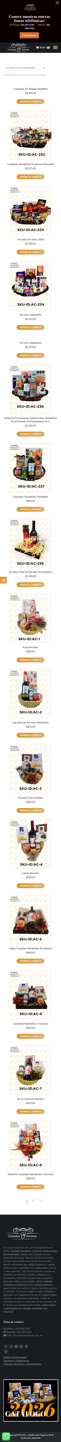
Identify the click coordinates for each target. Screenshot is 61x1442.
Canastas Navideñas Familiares (30, 496)
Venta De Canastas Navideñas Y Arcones (30, 1174)
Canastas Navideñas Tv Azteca (30, 1023)
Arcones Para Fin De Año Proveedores (30, 572)
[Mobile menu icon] (55, 47)
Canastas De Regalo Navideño (30, 88)
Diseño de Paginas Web (40, 1435)
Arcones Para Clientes (30, 797)
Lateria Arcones (30, 873)
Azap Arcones (30, 647)
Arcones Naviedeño (31, 314)
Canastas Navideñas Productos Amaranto (30, 164)
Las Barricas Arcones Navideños (30, 722)
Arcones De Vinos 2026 (30, 239)
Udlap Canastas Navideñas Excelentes (30, 948)
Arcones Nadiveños (31, 342)
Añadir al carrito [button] (30, 101)
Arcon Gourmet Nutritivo (30, 1098)
